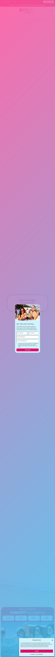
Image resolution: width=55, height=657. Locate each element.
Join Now (27, 350)
